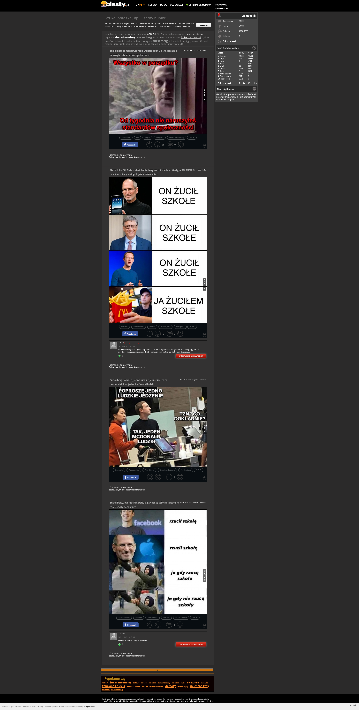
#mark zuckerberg (176, 138)
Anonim (223, 56)
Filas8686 (251, 94)
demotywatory (125, 37)
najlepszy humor (133, 687)
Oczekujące (176, 5)
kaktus (222, 69)
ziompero (228, 94)
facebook (106, 690)
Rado (222, 71)
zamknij (353, 705)
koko (222, 61)
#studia (166, 618)
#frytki (152, 327)
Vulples (230, 99)
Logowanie (221, 5)
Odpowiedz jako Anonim (191, 356)
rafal (222, 66)
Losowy (152, 5)
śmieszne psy (183, 687)
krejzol (223, 58)
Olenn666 (221, 99)
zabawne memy (164, 683)
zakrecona (225, 79)
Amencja (233, 97)
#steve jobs (165, 327)
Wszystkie (252, 83)
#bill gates (180, 327)
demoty (170, 686)
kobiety (105, 683)
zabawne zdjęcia (113, 686)
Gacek (219, 94)
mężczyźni (193, 682)
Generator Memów (199, 5)
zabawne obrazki (140, 683)
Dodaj (163, 5)
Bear (222, 64)
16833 (241, 21)
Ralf (241, 97)
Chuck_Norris (225, 76)
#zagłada (159, 138)
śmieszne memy (121, 682)
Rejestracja (221, 8)
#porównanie (124, 618)
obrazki (151, 33)
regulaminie (90, 707)
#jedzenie (119, 470)
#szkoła (124, 327)
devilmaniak (239, 94)
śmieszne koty (199, 686)
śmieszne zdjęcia (194, 34)
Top (140, 5)
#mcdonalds (139, 327)
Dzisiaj (242, 83)
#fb (137, 138)
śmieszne (152, 683)
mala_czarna (225, 74)
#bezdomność (181, 618)
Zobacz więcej (229, 41)
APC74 (130, 343)
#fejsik (147, 138)
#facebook (126, 138)
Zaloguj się (113, 157)
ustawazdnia (222, 97)
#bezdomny (152, 618)
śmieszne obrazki (191, 37)
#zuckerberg (186, 470)
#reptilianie (149, 470)
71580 (241, 26)
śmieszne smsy (117, 690)
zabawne (204, 683)
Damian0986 (249, 97)
